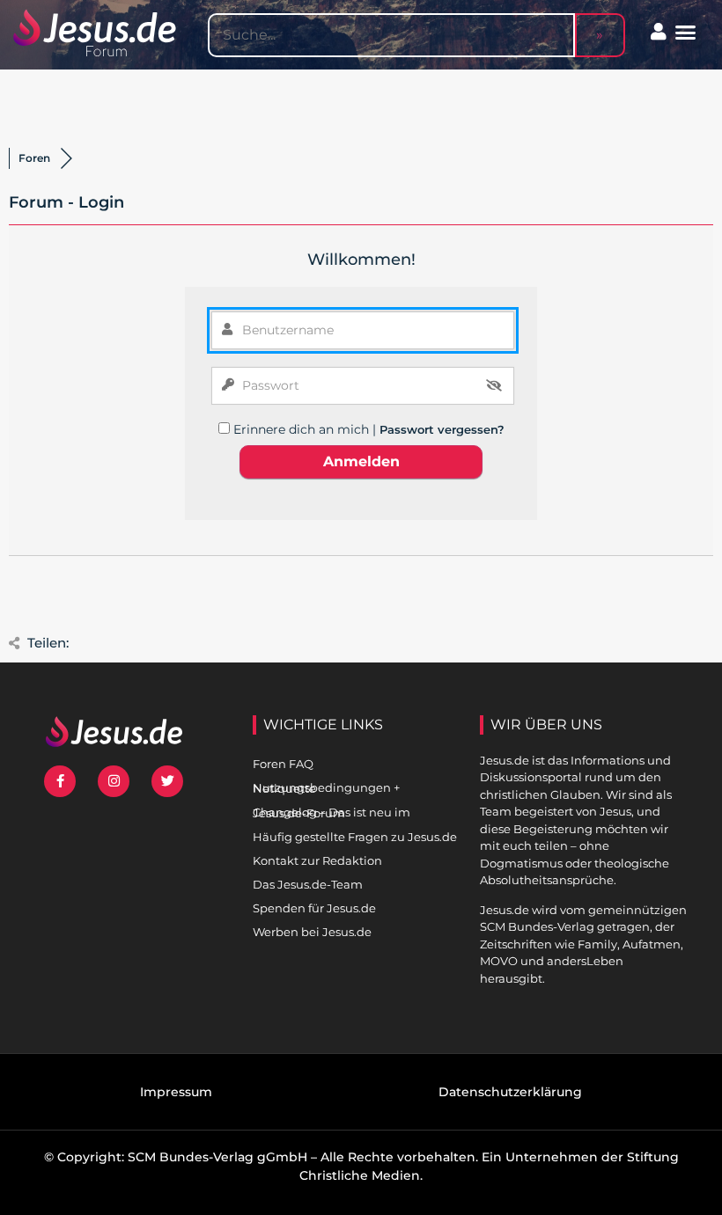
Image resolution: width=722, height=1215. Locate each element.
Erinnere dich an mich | (306, 429)
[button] (686, 32)
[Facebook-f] (60, 781)
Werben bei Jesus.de (312, 932)
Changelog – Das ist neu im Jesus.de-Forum (331, 812)
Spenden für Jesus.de (314, 908)
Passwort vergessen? (442, 429)
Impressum (176, 1092)
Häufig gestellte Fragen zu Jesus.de (355, 837)
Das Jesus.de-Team (308, 884)
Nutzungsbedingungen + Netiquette (326, 787)
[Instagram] (113, 781)
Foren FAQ (283, 764)
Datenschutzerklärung (510, 1092)
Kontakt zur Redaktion (317, 860)
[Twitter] (167, 781)
